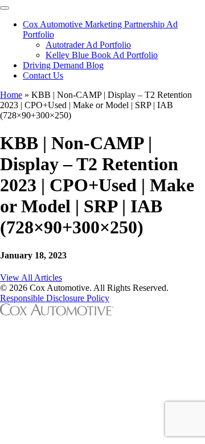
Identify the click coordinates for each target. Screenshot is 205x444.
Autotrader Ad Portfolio (88, 45)
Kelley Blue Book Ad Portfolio (102, 55)
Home (11, 95)
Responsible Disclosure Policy (54, 298)
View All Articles (31, 277)
